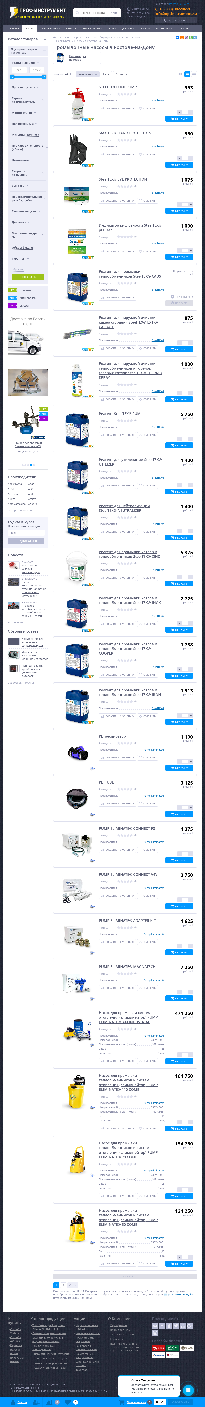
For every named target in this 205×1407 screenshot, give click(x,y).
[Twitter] (176, 1326)
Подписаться (26, 541)
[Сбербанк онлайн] (172, 1348)
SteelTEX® (158, 100)
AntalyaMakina (17, 504)
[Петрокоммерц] (172, 1355)
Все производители (20, 510)
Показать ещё (125, 1276)
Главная (14, 28)
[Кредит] (158, 1348)
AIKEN (32, 494)
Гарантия (145, 28)
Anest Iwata (15, 484)
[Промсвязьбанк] (158, 1355)
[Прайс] (194, 74)
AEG (30, 489)
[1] (23, 465)
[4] (31, 465)
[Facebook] (162, 1326)
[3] (28, 465)
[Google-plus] (190, 1326)
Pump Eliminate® (153, 749)
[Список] (187, 74)
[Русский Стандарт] (187, 1348)
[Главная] (54, 37)
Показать (28, 277)
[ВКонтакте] (177, 37)
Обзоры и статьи (92, 28)
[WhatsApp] (191, 37)
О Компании (164, 28)
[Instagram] (155, 1333)
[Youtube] (183, 1326)
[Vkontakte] (155, 1326)
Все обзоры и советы (21, 682)
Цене (106, 74)
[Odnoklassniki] (169, 1326)
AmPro (32, 499)
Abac (31, 484)
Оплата (112, 28)
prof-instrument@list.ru (182, 1294)
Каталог (29, 28)
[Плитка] (180, 74)
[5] (34, 465)
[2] (25, 465)
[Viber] (186, 37)
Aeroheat (13, 494)
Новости (70, 28)
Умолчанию (86, 74)
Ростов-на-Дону (179, 4)
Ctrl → (72, 1285)
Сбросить (18, 269)
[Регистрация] (36, 1402)
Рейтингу (121, 74)
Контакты (183, 28)
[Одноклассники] (182, 37)
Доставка (128, 28)
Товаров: (58, 74)
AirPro (11, 499)
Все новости (15, 622)
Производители (50, 28)
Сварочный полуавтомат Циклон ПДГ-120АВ (28, 444)
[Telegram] (195, 37)
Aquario (33, 504)
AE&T (11, 489)
